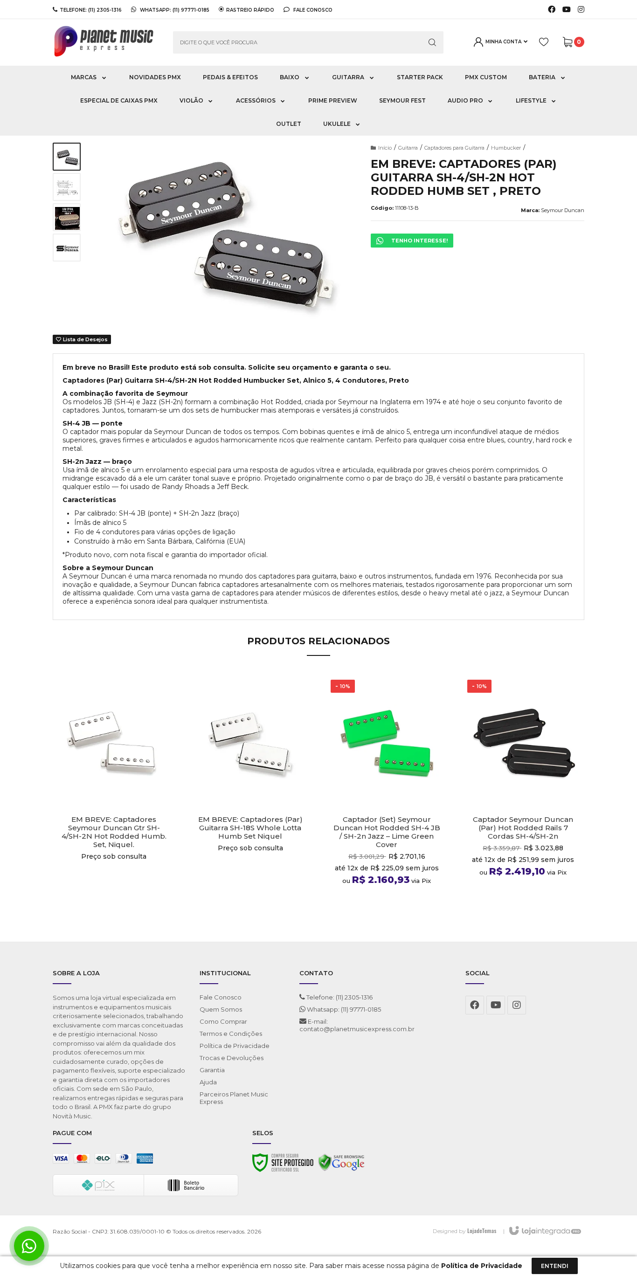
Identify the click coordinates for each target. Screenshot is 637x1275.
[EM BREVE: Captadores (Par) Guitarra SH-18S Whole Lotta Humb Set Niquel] (251, 796)
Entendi (554, 1265)
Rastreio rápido (250, 10)
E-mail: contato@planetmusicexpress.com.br (357, 1025)
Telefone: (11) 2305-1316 (339, 997)
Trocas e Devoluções (231, 1057)
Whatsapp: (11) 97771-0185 (343, 1009)
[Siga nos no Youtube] (566, 10)
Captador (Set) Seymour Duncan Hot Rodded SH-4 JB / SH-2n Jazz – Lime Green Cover (386, 832)
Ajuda (208, 1082)
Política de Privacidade (235, 1045)
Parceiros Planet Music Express (234, 1097)
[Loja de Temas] (481, 1230)
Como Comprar (223, 1021)
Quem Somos (221, 1009)
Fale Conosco (312, 10)
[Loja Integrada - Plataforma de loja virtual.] (544, 1231)
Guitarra (408, 148)
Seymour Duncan (562, 210)
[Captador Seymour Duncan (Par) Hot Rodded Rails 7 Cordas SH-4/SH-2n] (523, 796)
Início (385, 148)
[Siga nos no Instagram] (581, 10)
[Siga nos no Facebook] (551, 10)
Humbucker (506, 148)
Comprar (114, 903)
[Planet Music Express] (106, 42)
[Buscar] (432, 42)
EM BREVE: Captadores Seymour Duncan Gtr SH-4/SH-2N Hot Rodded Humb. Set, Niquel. (114, 832)
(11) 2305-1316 (105, 10)
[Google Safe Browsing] (341, 1165)
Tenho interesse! (419, 240)
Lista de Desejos (85, 339)
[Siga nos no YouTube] (495, 1005)
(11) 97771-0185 (191, 10)
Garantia (212, 1070)
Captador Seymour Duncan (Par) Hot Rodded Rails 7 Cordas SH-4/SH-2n (523, 828)
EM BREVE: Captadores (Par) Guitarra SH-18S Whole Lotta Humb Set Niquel (250, 828)
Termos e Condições (231, 1033)
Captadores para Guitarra (454, 148)
